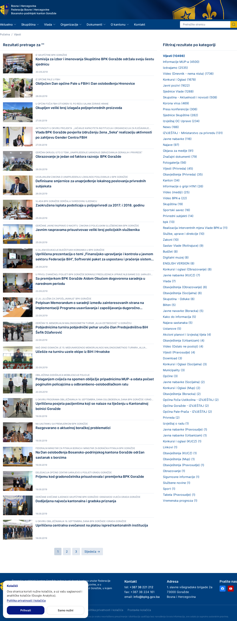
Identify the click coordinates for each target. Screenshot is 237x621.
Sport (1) (169, 489)
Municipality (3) (174, 370)
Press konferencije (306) (180, 109)
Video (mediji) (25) (176, 192)
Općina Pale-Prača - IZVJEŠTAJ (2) (187, 411)
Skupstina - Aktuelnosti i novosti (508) (190, 97)
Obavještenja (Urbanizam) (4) (183, 340)
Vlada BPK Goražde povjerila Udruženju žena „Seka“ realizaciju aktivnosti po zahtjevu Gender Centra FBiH (94, 134)
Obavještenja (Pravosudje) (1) (183, 465)
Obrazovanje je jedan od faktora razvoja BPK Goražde (78, 156)
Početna (5, 34)
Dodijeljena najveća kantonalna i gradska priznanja (76, 501)
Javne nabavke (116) (177, 139)
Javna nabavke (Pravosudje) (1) (185, 429)
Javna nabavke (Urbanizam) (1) (185, 435)
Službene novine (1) (176, 483)
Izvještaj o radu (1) (176, 423)
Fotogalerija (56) (174, 162)
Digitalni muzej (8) (176, 257)
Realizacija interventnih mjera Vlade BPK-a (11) (195, 228)
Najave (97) (171, 145)
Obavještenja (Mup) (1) (179, 459)
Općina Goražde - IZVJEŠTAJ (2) (186, 406)
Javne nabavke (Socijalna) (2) (184, 382)
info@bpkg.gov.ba (146, 597)
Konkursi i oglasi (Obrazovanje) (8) (187, 269)
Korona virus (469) (176, 103)
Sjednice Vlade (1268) (178, 91)
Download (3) (172, 358)
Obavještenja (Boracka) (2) (182, 394)
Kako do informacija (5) (179, 317)
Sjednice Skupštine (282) (180, 115)
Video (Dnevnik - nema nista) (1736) (188, 73)
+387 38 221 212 (141, 587)
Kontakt (139, 24)
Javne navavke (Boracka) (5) (183, 311)
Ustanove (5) (172, 328)
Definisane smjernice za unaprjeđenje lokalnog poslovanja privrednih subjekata (91, 183)
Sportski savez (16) (176, 210)
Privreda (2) (171, 417)
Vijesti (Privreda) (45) (178, 168)
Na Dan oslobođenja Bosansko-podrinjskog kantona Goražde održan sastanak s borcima (90, 454)
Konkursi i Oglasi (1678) (179, 79)
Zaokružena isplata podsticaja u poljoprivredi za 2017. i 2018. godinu (90, 205)
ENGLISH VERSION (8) (178, 263)
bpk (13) (169, 222)
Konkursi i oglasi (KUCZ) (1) (182, 441)
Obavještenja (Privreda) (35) (183, 174)
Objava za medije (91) (178, 151)
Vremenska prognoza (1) (180, 500)
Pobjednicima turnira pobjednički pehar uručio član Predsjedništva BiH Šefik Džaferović (92, 329)
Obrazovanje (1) (174, 471)
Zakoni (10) (171, 239)
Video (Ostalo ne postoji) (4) (183, 346)
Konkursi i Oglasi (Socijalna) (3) (185, 364)
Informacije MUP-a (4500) (181, 62)
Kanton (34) (171, 180)
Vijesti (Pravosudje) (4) (179, 352)
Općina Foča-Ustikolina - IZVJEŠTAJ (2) (191, 400)
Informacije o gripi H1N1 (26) (183, 186)
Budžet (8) (170, 251)
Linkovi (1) (170, 447)
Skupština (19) (173, 204)
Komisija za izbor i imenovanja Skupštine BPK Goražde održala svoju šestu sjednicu (95, 61)
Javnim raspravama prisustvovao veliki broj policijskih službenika (88, 230)
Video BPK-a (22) (175, 198)
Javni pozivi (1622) (176, 85)
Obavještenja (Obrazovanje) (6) (185, 287)
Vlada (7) (169, 281)
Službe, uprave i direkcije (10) (183, 234)
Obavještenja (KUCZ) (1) (180, 453)
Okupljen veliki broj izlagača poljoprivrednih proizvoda (79, 108)
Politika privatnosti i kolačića (104, 610)
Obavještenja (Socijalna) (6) (182, 293)
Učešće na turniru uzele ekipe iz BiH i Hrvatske (73, 352)
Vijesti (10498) (174, 56)
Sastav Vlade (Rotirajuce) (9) (183, 245)
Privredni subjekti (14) (178, 216)
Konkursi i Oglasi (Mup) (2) (181, 388)
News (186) (171, 127)
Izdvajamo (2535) (175, 67)
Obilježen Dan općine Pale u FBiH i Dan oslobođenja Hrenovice (85, 83)
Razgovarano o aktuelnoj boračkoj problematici (73, 428)
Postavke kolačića (139, 610)
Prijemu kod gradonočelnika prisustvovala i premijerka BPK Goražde (90, 476)
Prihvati (25, 610)
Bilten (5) (169, 305)
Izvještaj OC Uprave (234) (181, 121)
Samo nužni (65, 610)
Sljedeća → (92, 551)
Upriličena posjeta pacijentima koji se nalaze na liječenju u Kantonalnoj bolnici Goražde (92, 406)
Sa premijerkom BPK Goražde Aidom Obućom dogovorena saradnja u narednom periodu (90, 281)
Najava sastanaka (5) (178, 322)
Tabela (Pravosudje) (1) (179, 494)
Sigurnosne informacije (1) (181, 477)
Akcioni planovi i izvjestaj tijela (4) (187, 334)
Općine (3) (170, 376)
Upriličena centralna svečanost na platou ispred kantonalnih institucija (92, 525)
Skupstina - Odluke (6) (179, 299)
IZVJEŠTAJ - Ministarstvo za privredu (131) (193, 133)
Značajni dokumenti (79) (180, 156)
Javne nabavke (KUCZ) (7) (181, 275)
